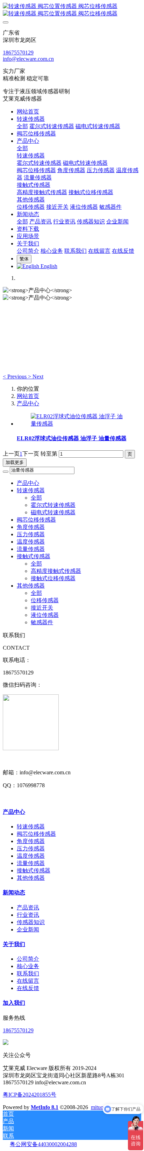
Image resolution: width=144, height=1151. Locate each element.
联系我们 (28, 973)
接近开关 (42, 608)
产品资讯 (28, 907)
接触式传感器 (33, 556)
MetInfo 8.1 (44, 1107)
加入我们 (14, 1003)
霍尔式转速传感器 (53, 505)
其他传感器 (31, 586)
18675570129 (18, 53)
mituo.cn (100, 1107)
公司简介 (28, 959)
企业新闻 (28, 929)
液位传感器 (45, 615)
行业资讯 (28, 915)
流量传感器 (31, 549)
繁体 (24, 258)
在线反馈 (28, 988)
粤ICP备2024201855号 (29, 1095)
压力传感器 (31, 534)
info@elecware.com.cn (28, 59)
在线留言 (28, 981)
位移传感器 (45, 600)
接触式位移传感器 (53, 578)
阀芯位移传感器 (36, 520)
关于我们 (14, 944)
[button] (15, 376)
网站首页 (28, 112)
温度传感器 (31, 542)
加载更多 (15, 462)
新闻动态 (14, 892)
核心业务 (28, 966)
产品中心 (28, 403)
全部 (22, 126)
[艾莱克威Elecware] (72, 10)
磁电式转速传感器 (53, 512)
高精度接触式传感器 (56, 571)
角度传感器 (31, 527)
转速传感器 (31, 490)
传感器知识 (31, 922)
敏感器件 (42, 622)
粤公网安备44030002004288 (43, 1144)
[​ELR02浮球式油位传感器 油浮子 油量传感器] (79, 424)
